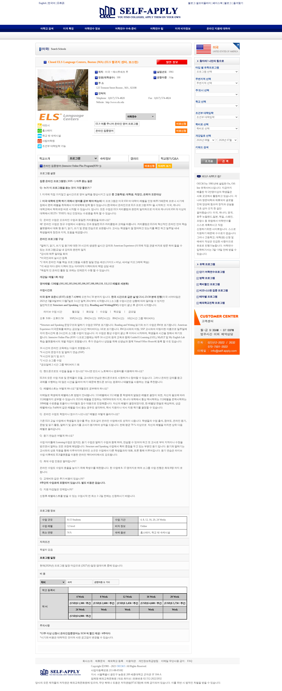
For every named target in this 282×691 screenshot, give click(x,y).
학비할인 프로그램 (209, 284)
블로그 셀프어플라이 (199, 3)
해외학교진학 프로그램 (212, 302)
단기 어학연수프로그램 (212, 271)
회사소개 (87, 661)
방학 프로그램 (207, 278)
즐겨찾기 (238, 3)
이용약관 (131, 661)
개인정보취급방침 (148, 661)
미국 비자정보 (183, 28)
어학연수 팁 (156, 28)
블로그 (228, 3)
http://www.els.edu (115, 102)
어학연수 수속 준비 (125, 28)
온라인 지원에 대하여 (218, 28)
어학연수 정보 (92, 28)
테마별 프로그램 (208, 296)
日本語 (60, 3)
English (42, 3)
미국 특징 (68, 28)
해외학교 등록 (115, 661)
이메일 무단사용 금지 (173, 661)
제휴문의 (100, 661)
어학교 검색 (46, 28)
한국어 (51, 3)
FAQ (189, 661)
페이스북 (218, 3)
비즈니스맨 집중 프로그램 (213, 290)
